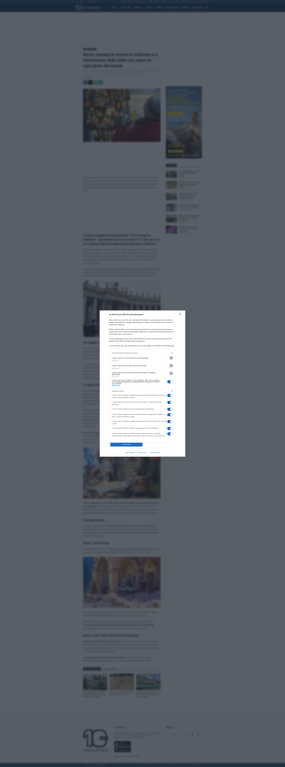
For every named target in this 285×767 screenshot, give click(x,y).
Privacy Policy (155, 452)
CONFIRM (126, 444)
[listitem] (142, 353)
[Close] (181, 315)
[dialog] (142, 383)
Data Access (142, 452)
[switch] (170, 357)
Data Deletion (130, 452)
